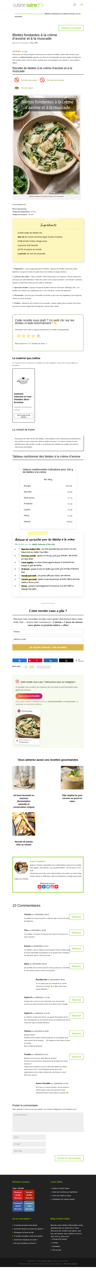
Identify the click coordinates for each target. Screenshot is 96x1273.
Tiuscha (27, 914)
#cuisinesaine (70, 701)
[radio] (19, 336)
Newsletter (56, 1246)
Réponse (76, 917)
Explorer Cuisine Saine (60, 1188)
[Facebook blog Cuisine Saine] (44, 887)
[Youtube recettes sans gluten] (40, 887)
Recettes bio (41, 980)
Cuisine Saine (20, 14)
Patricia (27, 1031)
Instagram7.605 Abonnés (29, 1206)
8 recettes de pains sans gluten (25, 1225)
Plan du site (56, 1250)
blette (32, 667)
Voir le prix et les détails (23, 416)
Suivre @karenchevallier (29, 696)
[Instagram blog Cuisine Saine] (52, 887)
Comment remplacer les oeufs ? (26, 1240)
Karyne (27, 946)
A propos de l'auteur (59, 1239)
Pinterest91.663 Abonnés (18, 1195)
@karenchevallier (55, 701)
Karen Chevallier (21, 43)
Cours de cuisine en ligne (61, 1195)
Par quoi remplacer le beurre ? (25, 1243)
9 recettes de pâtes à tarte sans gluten (28, 1236)
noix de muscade (43, 667)
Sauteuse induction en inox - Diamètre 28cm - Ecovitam (23, 398)
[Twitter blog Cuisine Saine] (48, 887)
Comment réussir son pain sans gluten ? (29, 1229)
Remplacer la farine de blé (24, 1232)
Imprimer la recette (71, 28)
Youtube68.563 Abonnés (29, 1195)
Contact (55, 1243)
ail (26, 667)
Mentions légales (71, 1264)
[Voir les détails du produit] (23, 380)
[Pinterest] (56, 887)
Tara (26, 930)
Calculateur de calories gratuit (63, 1199)
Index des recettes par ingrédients (65, 1192)
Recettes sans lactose (35, 14)
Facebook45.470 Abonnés (18, 1206)
